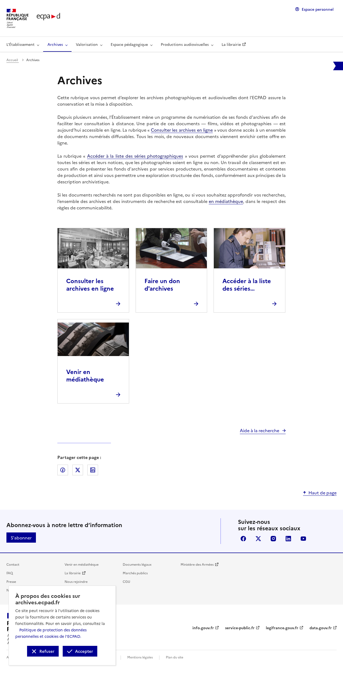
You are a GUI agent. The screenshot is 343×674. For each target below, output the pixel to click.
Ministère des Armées (197, 564)
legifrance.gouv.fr (282, 627)
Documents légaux (137, 564)
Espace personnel (318, 9)
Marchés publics (135, 573)
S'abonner (21, 537)
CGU (126, 581)
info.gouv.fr (203, 627)
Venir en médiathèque (82, 564)
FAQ (9, 573)
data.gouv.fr (321, 627)
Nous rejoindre (76, 581)
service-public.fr (240, 627)
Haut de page (322, 492)
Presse (11, 581)
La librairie (73, 573)
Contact (12, 564)
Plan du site (174, 657)
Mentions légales (140, 657)
